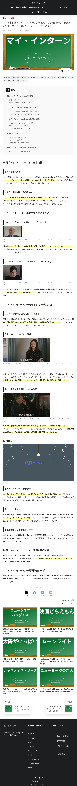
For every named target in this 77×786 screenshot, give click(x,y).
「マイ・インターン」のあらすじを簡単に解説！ (23, 119)
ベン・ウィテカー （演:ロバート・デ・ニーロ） (24, 111)
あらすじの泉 (39, 2)
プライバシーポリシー (64, 747)
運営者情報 (61, 741)
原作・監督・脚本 (15, 100)
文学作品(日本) (21, 7)
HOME (40, 778)
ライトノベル (34, 12)
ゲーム (44, 12)
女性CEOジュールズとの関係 (18, 125)
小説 (65, 7)
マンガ (44, 7)
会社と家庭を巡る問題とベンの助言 (20, 128)
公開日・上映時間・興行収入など (19, 102)
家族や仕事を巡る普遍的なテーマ (19, 142)
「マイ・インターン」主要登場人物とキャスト (23, 107)
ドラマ (59, 7)
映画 (11, 7)
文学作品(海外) (34, 7)
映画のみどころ (12, 133)
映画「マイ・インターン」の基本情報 (20, 96)
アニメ (51, 7)
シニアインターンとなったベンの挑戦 (21, 123)
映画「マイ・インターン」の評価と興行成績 (22, 147)
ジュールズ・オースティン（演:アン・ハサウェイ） (25, 114)
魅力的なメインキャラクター (18, 137)
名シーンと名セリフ (15, 140)
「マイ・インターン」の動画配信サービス (21, 151)
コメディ (71, 603)
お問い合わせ (61, 754)
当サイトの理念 (62, 736)
